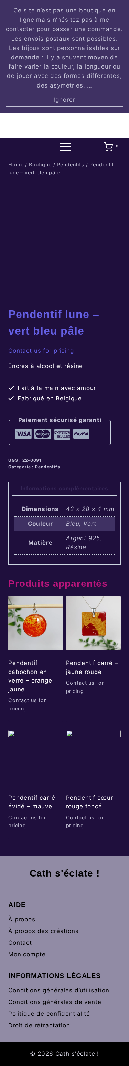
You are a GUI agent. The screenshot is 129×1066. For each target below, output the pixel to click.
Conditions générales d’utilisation (58, 990)
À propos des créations (43, 930)
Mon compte (27, 954)
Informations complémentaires (64, 488)
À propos (21, 919)
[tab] (64, 489)
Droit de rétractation (39, 1025)
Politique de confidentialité (49, 1013)
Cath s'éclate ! (65, 873)
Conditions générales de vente (54, 1001)
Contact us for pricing (41, 350)
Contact (20, 942)
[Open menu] (64, 146)
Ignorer (64, 99)
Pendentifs (47, 466)
